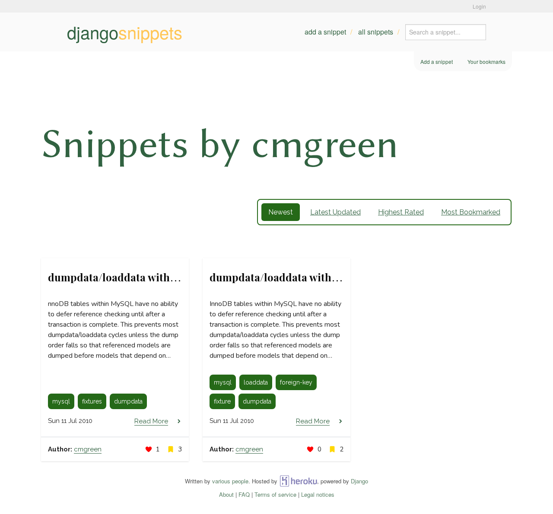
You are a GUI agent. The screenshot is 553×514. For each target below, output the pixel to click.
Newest (280, 212)
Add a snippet (325, 32)
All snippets (375, 32)
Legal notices (317, 494)
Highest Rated (401, 212)
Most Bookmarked (470, 212)
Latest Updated (335, 212)
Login (479, 6)
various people (230, 481)
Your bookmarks (486, 61)
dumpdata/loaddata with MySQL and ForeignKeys (333, 277)
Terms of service (275, 494)
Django (359, 481)
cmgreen (88, 449)
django (124, 32)
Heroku (298, 481)
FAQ (244, 494)
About (226, 494)
